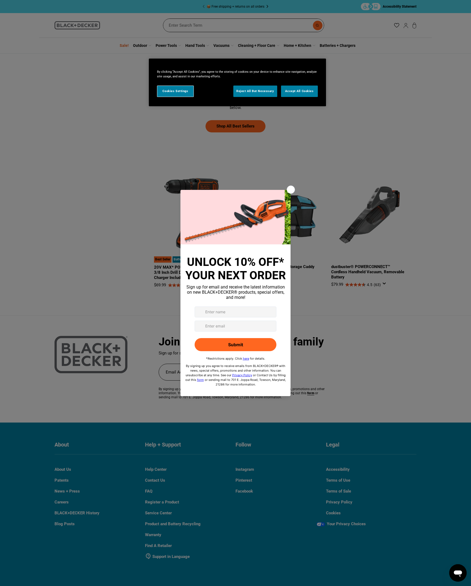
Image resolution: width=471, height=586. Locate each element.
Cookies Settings (175, 91)
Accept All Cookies (299, 91)
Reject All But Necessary (255, 91)
